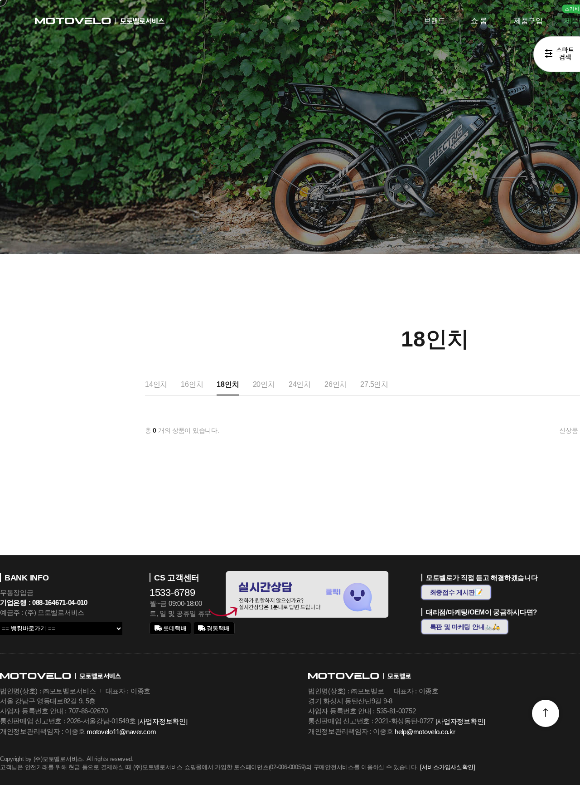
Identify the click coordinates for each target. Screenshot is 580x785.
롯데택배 (174, 628)
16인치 (192, 384)
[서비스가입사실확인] (447, 767)
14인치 (156, 384)
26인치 (335, 384)
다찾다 (556, 55)
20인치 (264, 384)
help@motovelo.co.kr (425, 732)
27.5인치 (374, 384)
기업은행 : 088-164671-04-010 (43, 602)
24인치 (300, 384)
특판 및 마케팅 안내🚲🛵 (465, 626)
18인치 (228, 384)
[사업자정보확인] (162, 721)
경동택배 (217, 628)
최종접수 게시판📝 (456, 592)
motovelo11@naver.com (121, 732)
